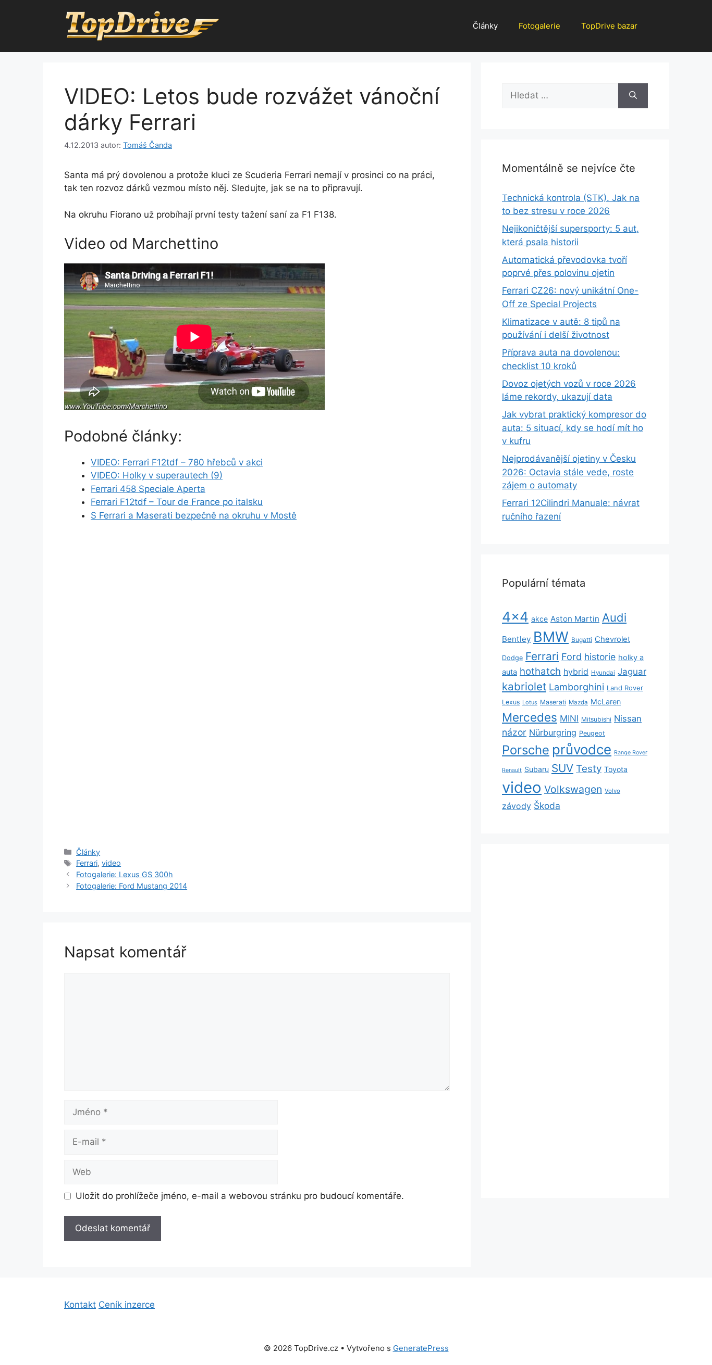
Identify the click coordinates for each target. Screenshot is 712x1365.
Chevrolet (612, 639)
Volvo (612, 790)
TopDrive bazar (609, 26)
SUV (562, 768)
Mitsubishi (596, 719)
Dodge (512, 658)
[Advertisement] (257, 608)
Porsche (525, 749)
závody (516, 806)
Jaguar (632, 671)
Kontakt (80, 1304)
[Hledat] (633, 95)
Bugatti (581, 639)
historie (600, 656)
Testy (588, 769)
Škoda (547, 805)
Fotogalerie (539, 26)
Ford (571, 656)
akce (539, 618)
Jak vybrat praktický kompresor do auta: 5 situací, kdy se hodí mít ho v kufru (574, 427)
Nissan (628, 718)
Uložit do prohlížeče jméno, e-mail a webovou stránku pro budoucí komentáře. (240, 1196)
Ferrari (86, 862)
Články (485, 26)
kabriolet (524, 686)
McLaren (606, 701)
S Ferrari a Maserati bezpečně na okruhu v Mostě (194, 515)
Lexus (511, 702)
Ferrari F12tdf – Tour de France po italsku (177, 502)
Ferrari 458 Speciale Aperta (148, 489)
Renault (512, 770)
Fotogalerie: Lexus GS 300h (124, 874)
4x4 (515, 617)
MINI (569, 718)
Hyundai (603, 672)
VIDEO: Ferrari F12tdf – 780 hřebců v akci (177, 462)
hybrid (575, 672)
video (111, 862)
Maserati (553, 702)
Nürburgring (552, 732)
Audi (614, 617)
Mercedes (529, 717)
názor (514, 732)
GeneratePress (421, 1348)
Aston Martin (574, 619)
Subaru (536, 769)
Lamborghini (576, 686)
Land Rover (625, 688)
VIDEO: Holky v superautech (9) (157, 475)
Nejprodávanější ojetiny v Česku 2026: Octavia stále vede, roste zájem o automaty (569, 471)
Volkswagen (573, 789)
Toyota (616, 769)
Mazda (578, 702)
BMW (551, 637)
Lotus (529, 702)
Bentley (516, 639)
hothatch (540, 671)
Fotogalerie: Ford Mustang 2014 (131, 885)
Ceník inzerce (127, 1304)
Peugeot (592, 733)
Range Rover (630, 752)
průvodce (581, 749)
